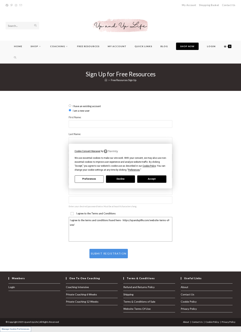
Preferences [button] (134, 170)
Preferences (89, 179)
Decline (120, 179)
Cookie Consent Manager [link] (87, 151)
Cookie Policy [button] (149, 166)
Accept (152, 179)
